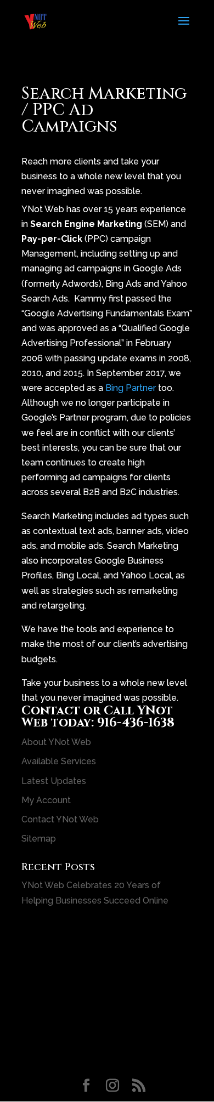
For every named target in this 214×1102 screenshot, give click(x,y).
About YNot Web (56, 742)
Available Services (58, 761)
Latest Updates (53, 781)
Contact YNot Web (60, 819)
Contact (50, 711)
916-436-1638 (135, 723)
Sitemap (38, 838)
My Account (46, 800)
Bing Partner (130, 388)
